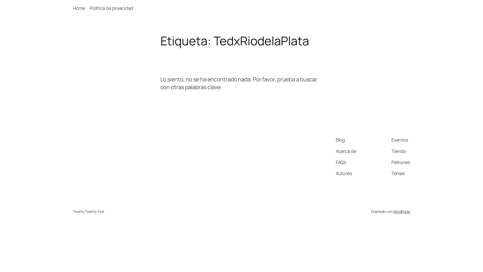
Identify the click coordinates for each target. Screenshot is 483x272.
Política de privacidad (111, 8)
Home (79, 8)
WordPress (401, 211)
